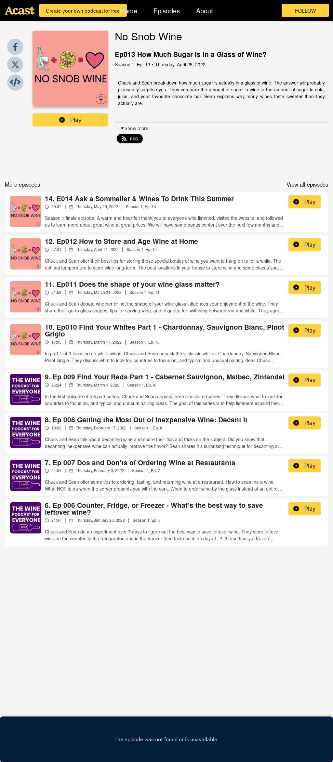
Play (76, 119)
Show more (136, 128)
